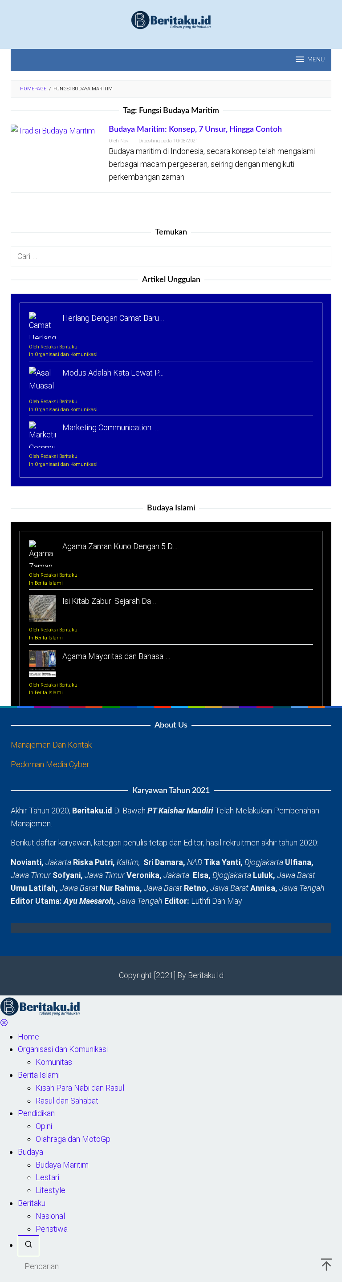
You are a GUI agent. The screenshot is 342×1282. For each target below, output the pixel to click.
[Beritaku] (171, 19)
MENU (316, 60)
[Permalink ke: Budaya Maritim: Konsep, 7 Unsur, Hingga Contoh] (53, 130)
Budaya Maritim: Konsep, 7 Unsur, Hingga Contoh (195, 129)
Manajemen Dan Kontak (51, 744)
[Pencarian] (28, 1245)
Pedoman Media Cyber (50, 764)
